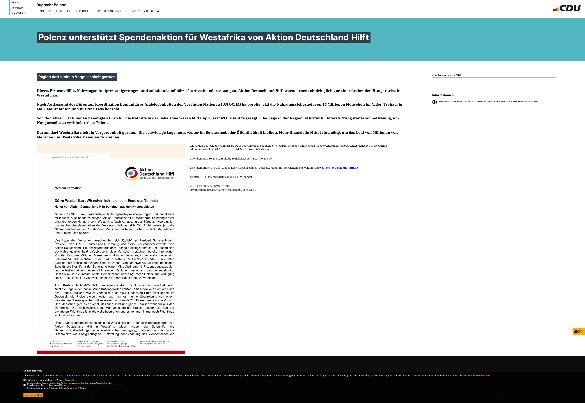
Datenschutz (18, 13)
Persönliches (85, 11)
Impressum (17, 7)
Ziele (69, 11)
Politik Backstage (110, 11)
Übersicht (69, 380)
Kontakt (16, 2)
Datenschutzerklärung (477, 375)
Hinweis (64, 385)
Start (40, 11)
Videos (148, 11)
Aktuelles (55, 11)
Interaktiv (133, 11)
